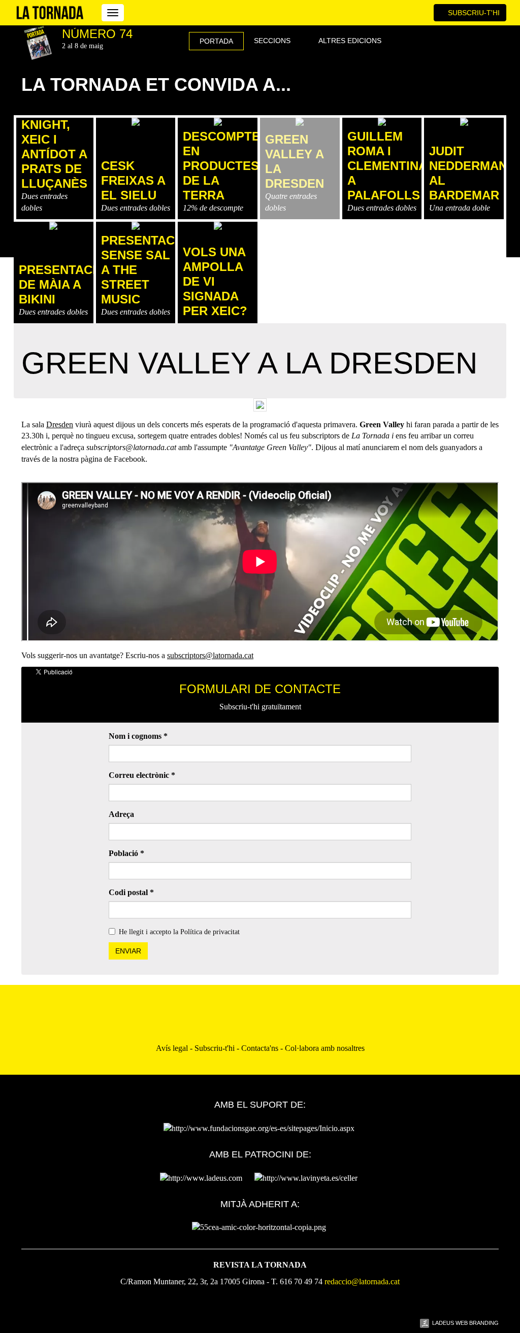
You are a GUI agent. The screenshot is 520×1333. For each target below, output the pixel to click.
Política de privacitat (210, 932)
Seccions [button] (273, 41)
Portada (216, 41)
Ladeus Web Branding (465, 1323)
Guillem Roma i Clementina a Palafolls (387, 165)
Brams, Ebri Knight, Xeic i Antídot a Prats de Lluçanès (54, 139)
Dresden (59, 424)
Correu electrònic (142, 775)
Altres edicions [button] (350, 41)
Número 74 (97, 34)
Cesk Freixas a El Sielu (133, 180)
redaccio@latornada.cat (362, 1281)
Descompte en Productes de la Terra (221, 165)
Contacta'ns (259, 1048)
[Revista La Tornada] (50, 12)
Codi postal (131, 892)
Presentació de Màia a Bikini (62, 284)
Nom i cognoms (138, 736)
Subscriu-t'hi (473, 13)
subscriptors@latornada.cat (210, 655)
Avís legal (172, 1048)
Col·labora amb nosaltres (325, 1048)
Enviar (128, 951)
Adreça (121, 814)
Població (126, 853)
